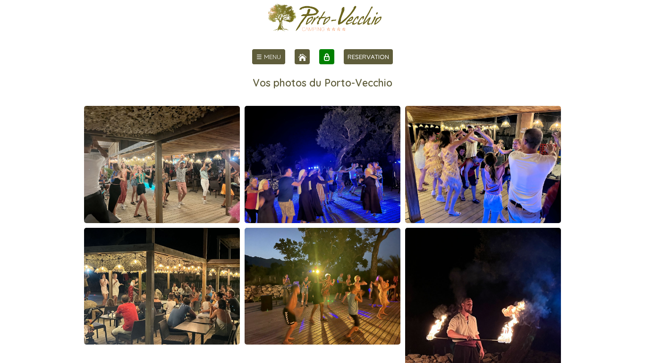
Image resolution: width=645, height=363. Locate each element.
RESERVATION (368, 56)
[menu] (269, 57)
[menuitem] (269, 57)
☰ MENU (268, 56)
